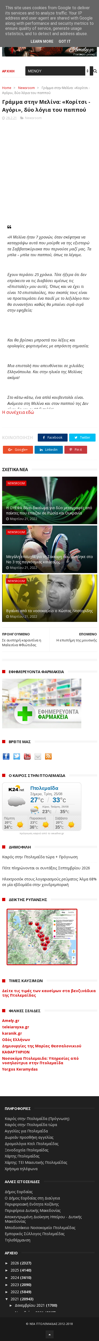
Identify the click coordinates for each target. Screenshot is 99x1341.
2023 (15, 1284)
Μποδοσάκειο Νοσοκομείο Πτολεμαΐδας (40, 1227)
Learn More (42, 41)
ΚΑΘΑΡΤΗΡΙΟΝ (16, 1051)
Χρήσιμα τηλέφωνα (21, 1168)
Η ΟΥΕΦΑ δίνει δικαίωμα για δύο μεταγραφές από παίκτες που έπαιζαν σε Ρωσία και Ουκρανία (49, 510)
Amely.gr (10, 1020)
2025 (15, 1270)
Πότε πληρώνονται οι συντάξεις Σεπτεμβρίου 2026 (46, 867)
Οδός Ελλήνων (16, 1039)
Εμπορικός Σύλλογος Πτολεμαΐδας (34, 1233)
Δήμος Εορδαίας (18, 1191)
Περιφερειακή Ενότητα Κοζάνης (32, 1204)
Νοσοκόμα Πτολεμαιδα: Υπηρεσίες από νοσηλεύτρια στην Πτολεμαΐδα (40, 1060)
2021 (15, 1298)
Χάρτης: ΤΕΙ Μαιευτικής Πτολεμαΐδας (36, 1162)
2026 (15, 1262)
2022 (15, 1291)
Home (6, 88)
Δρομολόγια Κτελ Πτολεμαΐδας (31, 1143)
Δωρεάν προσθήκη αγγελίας (29, 1137)
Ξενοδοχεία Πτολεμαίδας (26, 1149)
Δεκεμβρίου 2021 (30, 1305)
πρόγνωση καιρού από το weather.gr (42, 833)
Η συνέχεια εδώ (18, 412)
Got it (65, 41)
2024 (15, 1277)
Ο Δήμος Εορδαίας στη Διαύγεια (32, 1198)
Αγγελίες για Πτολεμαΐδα (26, 1130)
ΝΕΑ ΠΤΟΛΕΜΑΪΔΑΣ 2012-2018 (51, 1324)
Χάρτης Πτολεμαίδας (22, 1156)
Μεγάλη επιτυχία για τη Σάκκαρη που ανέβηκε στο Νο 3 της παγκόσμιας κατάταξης (49, 559)
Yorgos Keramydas (20, 1069)
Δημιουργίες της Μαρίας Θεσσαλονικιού (41, 1045)
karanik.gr (12, 1033)
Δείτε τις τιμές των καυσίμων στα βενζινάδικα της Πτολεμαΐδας (49, 993)
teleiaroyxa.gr (15, 1026)
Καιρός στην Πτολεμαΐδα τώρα (31, 1124)
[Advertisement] (49, 170)
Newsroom (26, 88)
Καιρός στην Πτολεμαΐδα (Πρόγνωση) (37, 1118)
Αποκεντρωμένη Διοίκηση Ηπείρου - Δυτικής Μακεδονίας (43, 1219)
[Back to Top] (50, 1334)
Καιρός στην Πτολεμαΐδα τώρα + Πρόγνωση (40, 856)
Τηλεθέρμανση (17, 1239)
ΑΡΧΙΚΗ (8, 71)
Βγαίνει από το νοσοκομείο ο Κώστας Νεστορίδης (49, 610)
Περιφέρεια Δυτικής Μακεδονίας (32, 1210)
